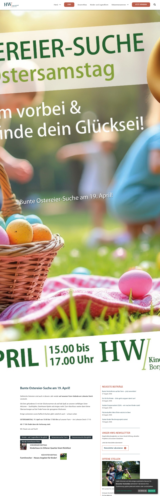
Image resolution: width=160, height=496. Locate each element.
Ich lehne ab (142, 491)
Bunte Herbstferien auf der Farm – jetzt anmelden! (119, 391)
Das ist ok (151, 491)
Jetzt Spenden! (141, 4)
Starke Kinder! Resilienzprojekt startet (115, 419)
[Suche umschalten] (154, 4)
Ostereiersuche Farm (59, 437)
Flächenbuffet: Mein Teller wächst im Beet (116, 412)
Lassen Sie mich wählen (124, 491)
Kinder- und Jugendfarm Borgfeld (34, 437)
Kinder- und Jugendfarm (99, 5)
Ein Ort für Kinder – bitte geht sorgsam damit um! (118, 398)
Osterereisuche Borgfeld (81, 437)
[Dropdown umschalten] (60, 4)
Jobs (69, 4)
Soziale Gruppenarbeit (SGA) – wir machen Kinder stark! (121, 405)
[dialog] (136, 486)
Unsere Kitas (82, 5)
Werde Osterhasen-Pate (31, 442)
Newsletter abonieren (113, 448)
